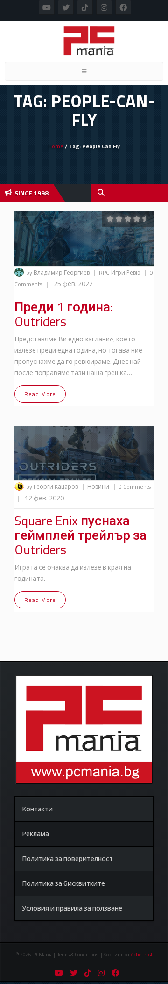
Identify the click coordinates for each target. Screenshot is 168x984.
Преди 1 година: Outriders (63, 314)
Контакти (37, 809)
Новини (99, 486)
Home (55, 146)
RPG (105, 272)
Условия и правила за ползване (72, 908)
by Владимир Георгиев (58, 272)
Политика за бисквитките (63, 883)
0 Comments (135, 486)
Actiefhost (142, 954)
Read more (40, 394)
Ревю (134, 272)
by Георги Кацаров (52, 486)
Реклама (35, 834)
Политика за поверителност (67, 858)
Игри (118, 272)
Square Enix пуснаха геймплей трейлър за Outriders (80, 534)
